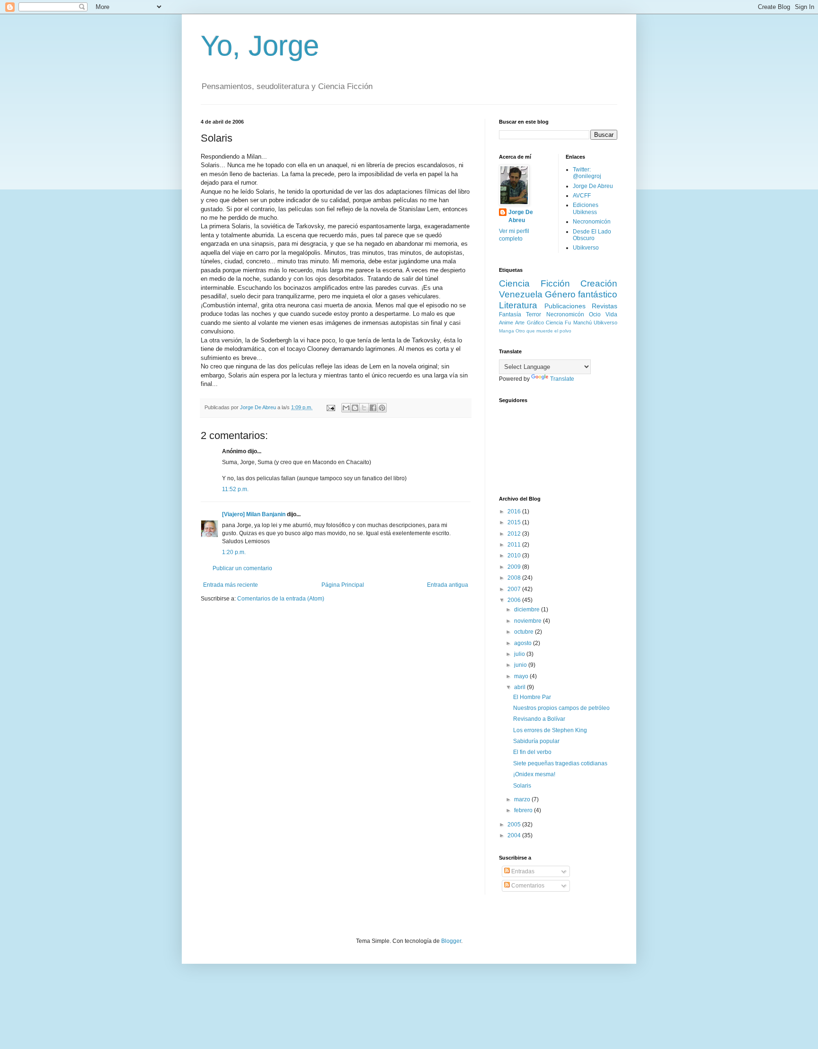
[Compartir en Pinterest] (382, 407)
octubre (524, 631)
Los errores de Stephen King (550, 730)
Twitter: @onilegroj (587, 172)
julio (520, 654)
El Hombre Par (532, 697)
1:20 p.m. (234, 552)
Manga (506, 330)
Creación (598, 283)
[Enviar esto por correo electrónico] (346, 407)
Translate (562, 379)
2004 (514, 835)
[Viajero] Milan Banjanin (253, 514)
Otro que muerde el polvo (543, 330)
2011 (514, 544)
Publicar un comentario (242, 568)
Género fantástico (581, 294)
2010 (514, 555)
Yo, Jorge (260, 46)
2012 (514, 533)
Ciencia (554, 322)
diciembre (527, 609)
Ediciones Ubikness (585, 208)
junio (521, 665)
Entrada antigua (447, 585)
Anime (506, 322)
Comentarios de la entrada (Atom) (280, 598)
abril (520, 687)
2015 (514, 522)
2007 (514, 589)
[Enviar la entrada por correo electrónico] (330, 407)
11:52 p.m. (235, 489)
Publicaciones (565, 306)
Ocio (595, 314)
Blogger (451, 941)
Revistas (604, 306)
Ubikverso (586, 247)
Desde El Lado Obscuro (592, 235)
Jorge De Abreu (520, 216)
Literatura (518, 305)
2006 (514, 600)
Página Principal (342, 585)
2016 (514, 511)
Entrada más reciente (230, 585)
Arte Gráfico (529, 322)
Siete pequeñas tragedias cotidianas (560, 763)
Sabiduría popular (536, 741)
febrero (524, 810)
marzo (523, 799)
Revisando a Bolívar (539, 719)
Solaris (522, 785)
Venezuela (520, 294)
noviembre (528, 621)
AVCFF (582, 195)
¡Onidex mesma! (534, 774)
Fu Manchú (578, 322)
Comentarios (527, 885)
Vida (611, 314)
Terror (533, 314)
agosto (523, 643)
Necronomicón (592, 221)
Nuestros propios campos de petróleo (561, 708)
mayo (522, 676)
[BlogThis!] (355, 407)
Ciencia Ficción (534, 283)
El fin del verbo (532, 752)
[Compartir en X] (364, 407)
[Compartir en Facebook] (373, 407)
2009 (514, 567)
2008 (514, 577)
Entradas (522, 871)
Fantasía (510, 314)
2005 (514, 824)
